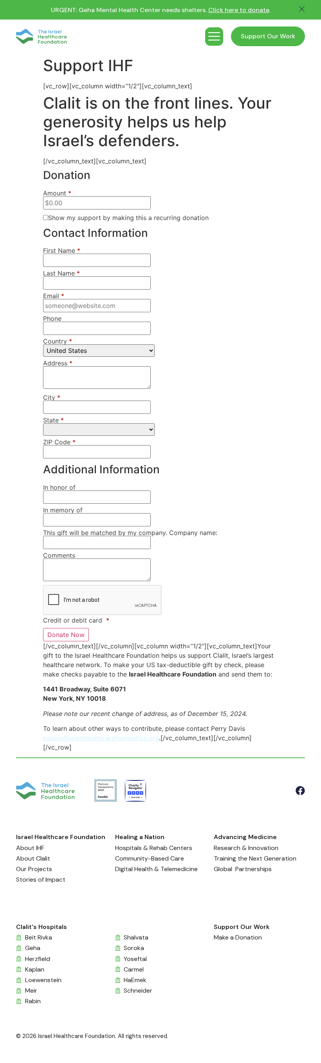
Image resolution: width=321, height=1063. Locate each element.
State (53, 420)
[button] (214, 36)
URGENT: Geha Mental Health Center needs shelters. (161, 10)
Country (57, 341)
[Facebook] (300, 790)
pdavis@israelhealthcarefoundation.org (101, 738)
